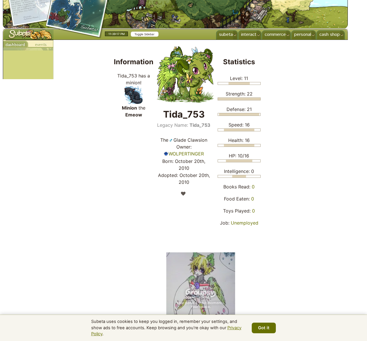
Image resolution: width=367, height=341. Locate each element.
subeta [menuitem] (226, 34)
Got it (264, 327)
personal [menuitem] (302, 34)
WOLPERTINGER (186, 154)
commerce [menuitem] (275, 34)
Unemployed (244, 223)
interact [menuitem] (248, 34)
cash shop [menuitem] (329, 34)
